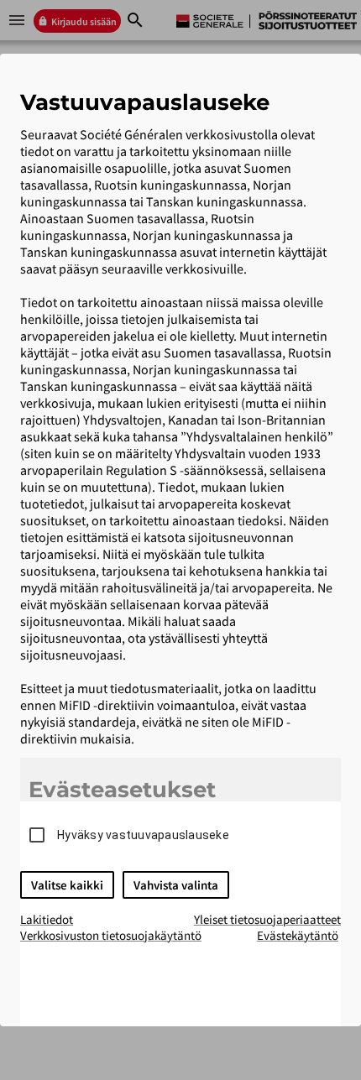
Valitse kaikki (67, 885)
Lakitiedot (46, 919)
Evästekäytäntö (297, 935)
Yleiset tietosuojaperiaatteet (267, 919)
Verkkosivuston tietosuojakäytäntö (110, 935)
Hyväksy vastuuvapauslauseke (143, 835)
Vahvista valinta (175, 885)
